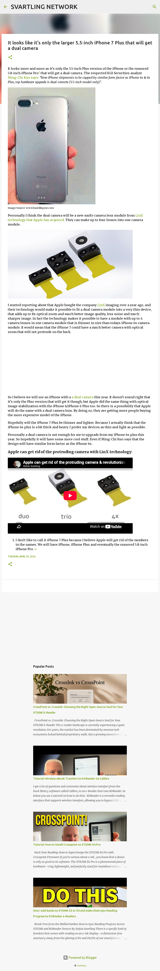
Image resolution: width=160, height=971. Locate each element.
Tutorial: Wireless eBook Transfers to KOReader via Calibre (71, 778)
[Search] (154, 6)
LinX (101, 305)
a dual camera (82, 397)
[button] (10, 57)
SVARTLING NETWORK (44, 6)
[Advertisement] (80, 364)
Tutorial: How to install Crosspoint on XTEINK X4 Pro (67, 844)
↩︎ (36, 549)
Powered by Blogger (82, 957)
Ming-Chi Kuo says (23, 77)
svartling (81, 965)
